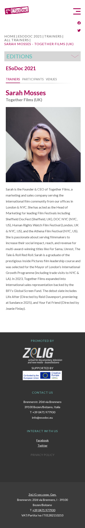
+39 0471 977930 (43, 412)
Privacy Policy (42, 455)
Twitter (42, 445)
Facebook (42, 440)
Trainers (13, 79)
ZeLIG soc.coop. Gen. (42, 494)
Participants (33, 79)
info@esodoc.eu (42, 417)
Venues (51, 79)
